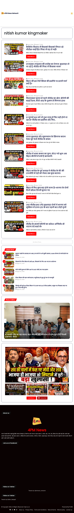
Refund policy (61, 509)
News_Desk (30, 44)
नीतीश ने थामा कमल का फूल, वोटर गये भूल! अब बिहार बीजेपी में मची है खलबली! (46, 154)
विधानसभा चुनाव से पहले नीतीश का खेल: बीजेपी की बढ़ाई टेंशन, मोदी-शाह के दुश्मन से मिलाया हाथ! (47, 99)
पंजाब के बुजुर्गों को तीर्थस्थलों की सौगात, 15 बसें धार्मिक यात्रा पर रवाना (31, 337)
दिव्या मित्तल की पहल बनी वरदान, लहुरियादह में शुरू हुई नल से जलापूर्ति (34, 278)
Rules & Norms (52, 509)
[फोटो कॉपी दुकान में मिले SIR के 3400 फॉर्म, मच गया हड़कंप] (9, 272)
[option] (37, 321)
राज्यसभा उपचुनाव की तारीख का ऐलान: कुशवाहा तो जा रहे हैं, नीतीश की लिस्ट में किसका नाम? (47, 65)
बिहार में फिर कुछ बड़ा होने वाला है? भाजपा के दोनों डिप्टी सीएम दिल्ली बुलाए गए (47, 189)
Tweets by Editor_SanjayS (8, 499)
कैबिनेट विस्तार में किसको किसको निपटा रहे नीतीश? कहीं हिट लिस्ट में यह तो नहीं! (44, 48)
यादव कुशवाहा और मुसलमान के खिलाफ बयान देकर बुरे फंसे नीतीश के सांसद (46, 137)
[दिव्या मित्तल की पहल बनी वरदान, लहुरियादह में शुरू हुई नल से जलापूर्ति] (9, 280)
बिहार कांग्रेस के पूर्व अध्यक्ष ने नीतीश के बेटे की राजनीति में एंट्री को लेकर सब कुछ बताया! (45, 172)
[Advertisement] (43, 13)
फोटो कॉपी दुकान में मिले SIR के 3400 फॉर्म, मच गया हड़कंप (31, 270)
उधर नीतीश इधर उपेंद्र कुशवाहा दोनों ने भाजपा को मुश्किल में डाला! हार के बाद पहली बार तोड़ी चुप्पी (46, 206)
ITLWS (71, 507)
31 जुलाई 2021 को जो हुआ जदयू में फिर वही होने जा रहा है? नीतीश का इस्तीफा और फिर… (47, 118)
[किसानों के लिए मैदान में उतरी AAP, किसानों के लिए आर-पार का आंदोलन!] (9, 264)
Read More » (31, 56)
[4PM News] (9, 13)
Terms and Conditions (40, 509)
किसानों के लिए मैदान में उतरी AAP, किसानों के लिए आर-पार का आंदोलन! (35, 261)
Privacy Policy (29, 509)
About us (21, 509)
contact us (69, 509)
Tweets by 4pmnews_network (37, 490)
